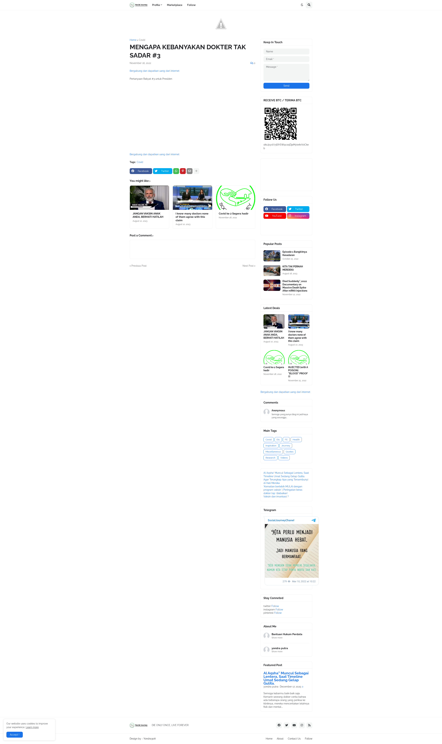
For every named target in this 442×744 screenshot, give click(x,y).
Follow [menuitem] (191, 5)
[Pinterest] (183, 171)
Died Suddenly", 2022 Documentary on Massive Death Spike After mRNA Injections (294, 286)
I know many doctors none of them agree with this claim (192, 217)
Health (296, 439)
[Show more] (196, 171)
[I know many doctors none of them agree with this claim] (192, 198)
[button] (302, 5)
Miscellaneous (273, 451)
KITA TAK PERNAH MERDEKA (292, 268)
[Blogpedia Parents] (298, 223)
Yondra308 (149, 738)
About (280, 738)
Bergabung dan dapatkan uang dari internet (154, 70)
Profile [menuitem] (156, 5)
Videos (284, 457)
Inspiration (271, 445)
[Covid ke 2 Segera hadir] (235, 198)
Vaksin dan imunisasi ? (276, 496)
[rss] (309, 725)
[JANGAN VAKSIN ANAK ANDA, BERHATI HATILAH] (149, 198)
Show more (277, 638)
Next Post (248, 265)
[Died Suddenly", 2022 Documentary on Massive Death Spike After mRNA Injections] (271, 285)
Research (270, 457)
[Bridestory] (274, 223)
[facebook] (279, 725)
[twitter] (287, 725)
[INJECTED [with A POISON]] (298, 357)
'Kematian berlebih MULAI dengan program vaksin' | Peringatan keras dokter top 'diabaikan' (282, 490)
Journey (285, 445)
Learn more (32, 727)
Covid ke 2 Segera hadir (233, 213)
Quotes (289, 451)
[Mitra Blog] (274, 229)
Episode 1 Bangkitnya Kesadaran (294, 253)
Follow (275, 606)
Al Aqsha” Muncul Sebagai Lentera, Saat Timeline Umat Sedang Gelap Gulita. (286, 678)
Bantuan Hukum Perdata (287, 634)
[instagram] (302, 725)
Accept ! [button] (14, 734)
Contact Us (294, 738)
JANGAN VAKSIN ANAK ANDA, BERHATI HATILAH (148, 215)
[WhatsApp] (176, 171)
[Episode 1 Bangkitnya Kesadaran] (271, 255)
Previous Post (139, 265)
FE (286, 439)
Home (133, 40)
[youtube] (294, 725)
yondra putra (280, 648)
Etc (278, 439)
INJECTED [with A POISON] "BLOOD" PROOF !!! (298, 372)
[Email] (190, 171)
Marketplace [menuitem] (174, 5)
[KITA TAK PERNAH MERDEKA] (271, 270)
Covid (142, 40)
